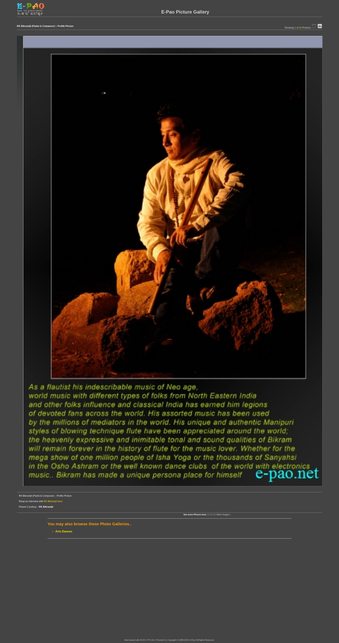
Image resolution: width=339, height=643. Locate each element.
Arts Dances (63, 531)
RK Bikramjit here (53, 501)
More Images (223, 514)
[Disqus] (169, 589)
